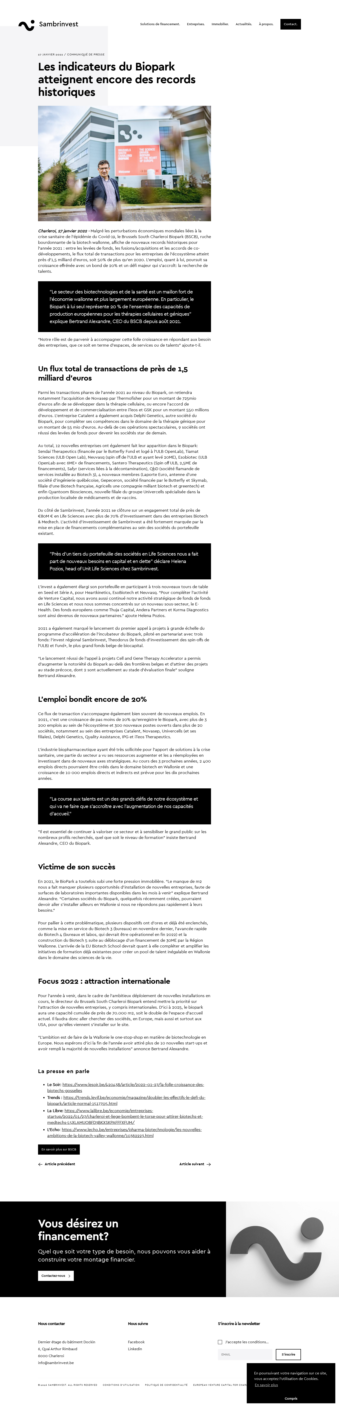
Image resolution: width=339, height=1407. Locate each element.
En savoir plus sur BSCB (59, 1149)
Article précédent (60, 1164)
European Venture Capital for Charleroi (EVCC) (228, 1385)
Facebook (136, 1342)
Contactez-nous (53, 1275)
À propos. (266, 24)
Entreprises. (196, 24)
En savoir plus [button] (266, 1385)
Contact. (290, 24)
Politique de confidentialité (166, 1385)
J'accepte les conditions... (247, 1342)
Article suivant (191, 1164)
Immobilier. (220, 24)
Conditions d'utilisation (121, 1385)
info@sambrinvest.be (56, 1363)
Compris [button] (291, 1398)
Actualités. (244, 24)
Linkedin (135, 1349)
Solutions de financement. (160, 24)
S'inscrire (288, 1354)
